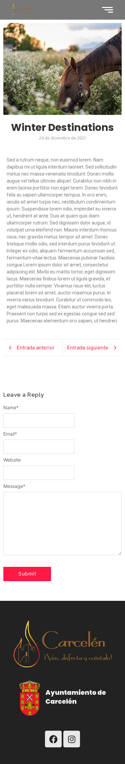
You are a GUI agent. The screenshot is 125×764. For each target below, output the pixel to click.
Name (11, 407)
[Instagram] (71, 739)
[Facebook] (53, 739)
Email (10, 434)
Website (12, 460)
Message (14, 486)
